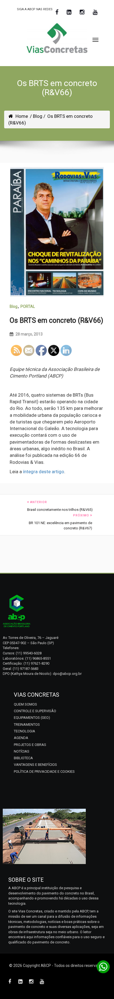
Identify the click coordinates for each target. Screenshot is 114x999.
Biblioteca (23, 758)
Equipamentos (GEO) (32, 718)
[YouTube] (95, 12)
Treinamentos (27, 724)
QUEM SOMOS (25, 704)
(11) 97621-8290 (36, 663)
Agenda (21, 738)
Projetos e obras (30, 745)
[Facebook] (56, 12)
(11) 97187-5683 (25, 669)
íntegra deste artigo (43, 471)
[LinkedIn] (69, 12)
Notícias (21, 751)
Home (21, 116)
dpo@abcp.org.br (67, 674)
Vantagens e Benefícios (35, 765)
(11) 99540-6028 (29, 653)
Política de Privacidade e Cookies (44, 771)
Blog (13, 306)
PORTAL (27, 306)
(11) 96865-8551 (38, 658)
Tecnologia (24, 731)
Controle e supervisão (35, 711)
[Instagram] (82, 12)
